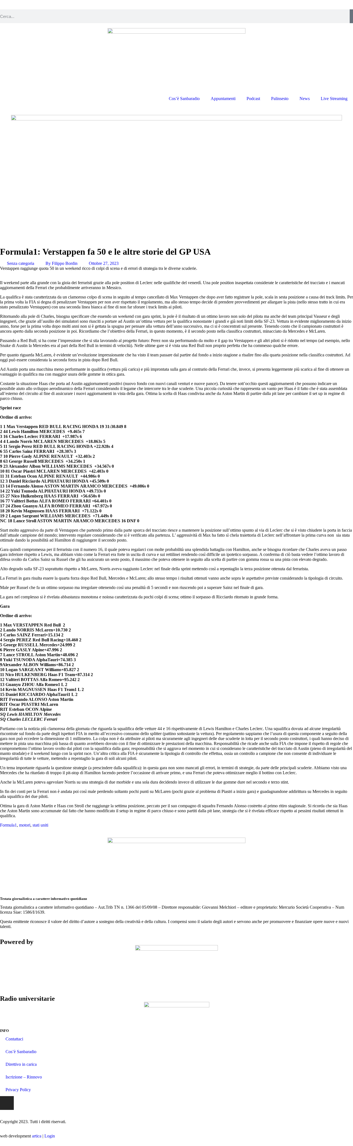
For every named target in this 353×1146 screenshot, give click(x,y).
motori (24, 825)
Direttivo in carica (21, 1064)
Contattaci (14, 1039)
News (304, 98)
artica (36, 1136)
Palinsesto (279, 98)
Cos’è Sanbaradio (184, 98)
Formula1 (8, 825)
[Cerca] (351, 16)
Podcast (253, 98)
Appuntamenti (223, 98)
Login (49, 1136)
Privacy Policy (18, 1089)
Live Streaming (334, 98)
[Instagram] (7, 1103)
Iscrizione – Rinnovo (24, 1077)
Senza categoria (20, 263)
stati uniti (40, 825)
